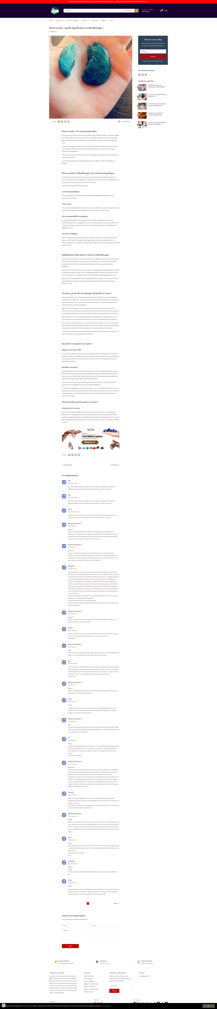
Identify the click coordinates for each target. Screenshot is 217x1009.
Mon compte (145, 11)
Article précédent (68, 465)
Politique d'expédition (89, 986)
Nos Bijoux (84, 20)
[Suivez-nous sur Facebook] (139, 74)
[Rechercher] (136, 11)
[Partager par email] (68, 121)
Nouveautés (95, 20)
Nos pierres (59, 20)
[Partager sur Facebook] (59, 121)
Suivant (116, 903)
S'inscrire (153, 56)
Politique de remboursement (91, 989)
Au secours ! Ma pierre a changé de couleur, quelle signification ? (157, 104)
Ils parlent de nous (88, 992)
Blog (111, 20)
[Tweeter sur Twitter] (65, 121)
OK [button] (209, 1006)
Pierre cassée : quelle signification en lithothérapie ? (157, 95)
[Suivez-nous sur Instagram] (142, 74)
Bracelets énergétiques (73, 20)
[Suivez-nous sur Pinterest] (146, 74)
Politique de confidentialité (91, 984)
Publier (70, 946)
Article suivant (114, 465)
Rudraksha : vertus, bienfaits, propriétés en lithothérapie (155, 114)
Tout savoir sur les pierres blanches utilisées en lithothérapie (157, 123)
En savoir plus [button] (106, 1006)
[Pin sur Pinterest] (62, 121)
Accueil (51, 20)
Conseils (103, 20)
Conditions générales (89, 981)
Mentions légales (88, 978)
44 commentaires (125, 121)
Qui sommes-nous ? (89, 976)
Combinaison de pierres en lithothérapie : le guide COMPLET (156, 86)
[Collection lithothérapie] (91, 438)
